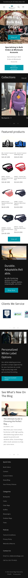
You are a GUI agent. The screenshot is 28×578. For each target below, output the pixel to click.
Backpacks (5, 118)
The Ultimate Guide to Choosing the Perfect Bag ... (13, 421)
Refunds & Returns (9, 543)
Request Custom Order (10, 379)
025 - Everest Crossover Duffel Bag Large (20, 153)
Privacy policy (17, 574)
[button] (4, 7)
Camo (5, 501)
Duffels (5, 509)
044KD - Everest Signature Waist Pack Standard (7, 178)
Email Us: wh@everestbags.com (13, 556)
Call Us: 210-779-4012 (10, 560)
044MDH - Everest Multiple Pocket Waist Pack (7, 229)
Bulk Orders (7, 467)
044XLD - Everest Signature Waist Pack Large (20, 228)
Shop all (14, 37)
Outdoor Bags (7, 518)
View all (23, 78)
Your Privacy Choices (9, 484)
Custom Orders (8, 476)
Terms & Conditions (9, 535)
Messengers (7, 514)
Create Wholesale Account (14, 67)
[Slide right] (18, 123)
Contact (5, 471)
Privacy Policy (7, 539)
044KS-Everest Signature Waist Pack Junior (7, 203)
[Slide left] (10, 123)
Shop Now (11, 290)
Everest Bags (13, 572)
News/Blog (6, 480)
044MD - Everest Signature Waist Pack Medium (20, 203)
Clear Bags (6, 505)
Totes (5, 522)
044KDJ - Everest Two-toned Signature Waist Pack (20, 178)
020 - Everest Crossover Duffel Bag (8, 153)
